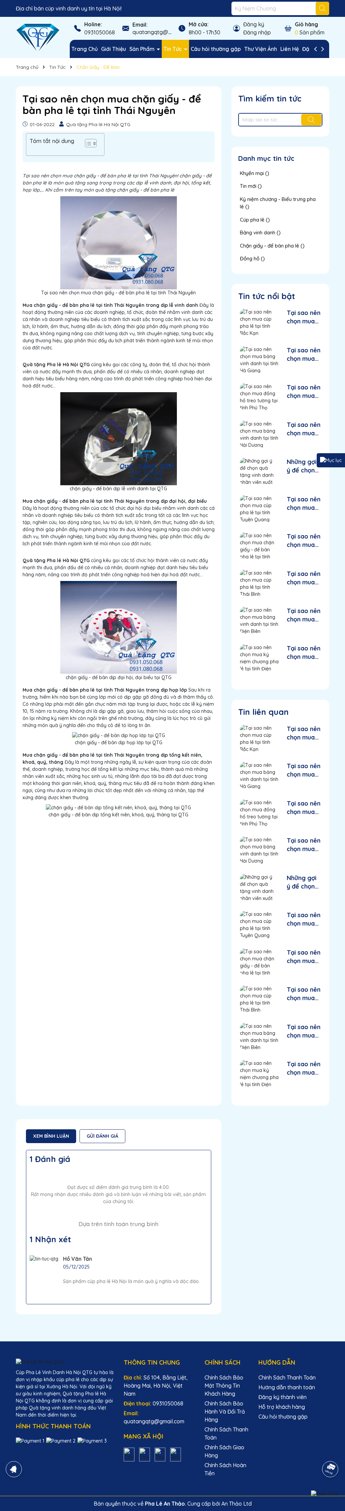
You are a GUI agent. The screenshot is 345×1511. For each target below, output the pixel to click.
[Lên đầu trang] (330, 1450)
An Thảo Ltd (236, 1503)
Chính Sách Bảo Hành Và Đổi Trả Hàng (225, 1411)
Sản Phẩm (142, 49)
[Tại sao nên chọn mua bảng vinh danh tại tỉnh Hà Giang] (259, 359)
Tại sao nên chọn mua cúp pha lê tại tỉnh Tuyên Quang (303, 503)
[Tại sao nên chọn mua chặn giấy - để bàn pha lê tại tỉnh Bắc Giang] (259, 545)
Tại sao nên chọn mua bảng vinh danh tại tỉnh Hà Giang (303, 354)
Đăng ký (253, 24)
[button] (87, 144)
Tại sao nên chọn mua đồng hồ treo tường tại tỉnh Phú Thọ (303, 391)
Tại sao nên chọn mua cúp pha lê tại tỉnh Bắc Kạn (303, 317)
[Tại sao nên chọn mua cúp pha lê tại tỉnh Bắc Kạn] (259, 322)
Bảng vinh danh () (260, 232)
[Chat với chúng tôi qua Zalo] (324, 1494)
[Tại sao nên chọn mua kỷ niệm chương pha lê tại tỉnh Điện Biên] (259, 657)
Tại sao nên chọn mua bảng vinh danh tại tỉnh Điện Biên (303, 615)
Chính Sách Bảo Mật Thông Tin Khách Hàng (224, 1385)
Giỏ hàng (306, 24)
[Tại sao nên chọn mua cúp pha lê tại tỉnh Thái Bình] (259, 583)
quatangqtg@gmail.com (162, 32)
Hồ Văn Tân (77, 1258)
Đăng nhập (257, 32)
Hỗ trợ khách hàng (281, 1406)
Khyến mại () (254, 173)
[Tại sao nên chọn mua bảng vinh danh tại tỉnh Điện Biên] (259, 620)
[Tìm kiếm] (322, 8)
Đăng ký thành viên (282, 1397)
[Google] (175, 1454)
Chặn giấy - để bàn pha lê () (272, 245)
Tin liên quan (263, 712)
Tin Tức (173, 49)
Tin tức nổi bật (266, 296)
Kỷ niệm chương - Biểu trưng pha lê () (278, 203)
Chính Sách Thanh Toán (287, 1377)
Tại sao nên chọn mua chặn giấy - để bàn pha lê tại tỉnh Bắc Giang (303, 540)
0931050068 (99, 32)
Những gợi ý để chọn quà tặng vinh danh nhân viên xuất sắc (301, 466)
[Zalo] (129, 1454)
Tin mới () (251, 186)
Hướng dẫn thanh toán (286, 1387)
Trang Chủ (84, 49)
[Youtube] (160, 1454)
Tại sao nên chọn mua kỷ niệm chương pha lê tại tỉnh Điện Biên (303, 652)
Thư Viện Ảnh (260, 49)
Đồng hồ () (252, 258)
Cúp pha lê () (255, 219)
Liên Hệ (289, 49)
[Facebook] (144, 1454)
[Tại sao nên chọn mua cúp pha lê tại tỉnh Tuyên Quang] (259, 508)
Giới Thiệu (113, 49)
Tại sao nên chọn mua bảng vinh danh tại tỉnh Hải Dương (303, 429)
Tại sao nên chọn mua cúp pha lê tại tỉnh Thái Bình (303, 578)
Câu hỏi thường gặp (216, 49)
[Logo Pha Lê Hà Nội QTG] (38, 37)
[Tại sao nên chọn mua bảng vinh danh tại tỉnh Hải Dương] (259, 434)
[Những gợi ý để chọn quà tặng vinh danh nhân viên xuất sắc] (259, 471)
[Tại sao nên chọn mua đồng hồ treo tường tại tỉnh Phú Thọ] (259, 396)
